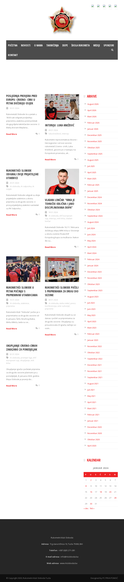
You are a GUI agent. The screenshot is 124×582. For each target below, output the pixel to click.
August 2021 (92, 383)
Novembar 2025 (94, 141)
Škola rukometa (80, 45)
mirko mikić (64, 303)
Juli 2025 (91, 166)
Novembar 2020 (94, 433)
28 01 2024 (53, 130)
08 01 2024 (53, 299)
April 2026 (91, 110)
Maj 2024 (91, 240)
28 (115, 497)
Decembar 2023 (94, 271)
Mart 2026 (91, 116)
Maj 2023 (91, 315)
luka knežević (55, 133)
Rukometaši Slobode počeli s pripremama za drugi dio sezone (62, 291)
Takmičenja (52, 45)
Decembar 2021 (94, 365)
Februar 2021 (93, 414)
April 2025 (91, 172)
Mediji (96, 45)
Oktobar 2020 (93, 439)
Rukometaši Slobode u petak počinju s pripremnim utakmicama (22, 291)
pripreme (49, 308)
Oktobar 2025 (93, 147)
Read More (11, 134)
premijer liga (26, 357)
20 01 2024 (14, 182)
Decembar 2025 (94, 135)
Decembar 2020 (94, 427)
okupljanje (25, 360)
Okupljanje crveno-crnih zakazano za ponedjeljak (21, 347)
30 (91, 503)
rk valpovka (26, 186)
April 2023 (91, 321)
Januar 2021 (92, 420)
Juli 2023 (91, 302)
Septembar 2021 (94, 377)
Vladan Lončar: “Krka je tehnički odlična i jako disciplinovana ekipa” (60, 203)
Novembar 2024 (94, 203)
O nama (38, 45)
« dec (86, 508)
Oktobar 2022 (93, 352)
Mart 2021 (91, 408)
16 (91, 492)
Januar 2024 (92, 265)
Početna (12, 45)
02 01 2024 (14, 354)
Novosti (26, 45)
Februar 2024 (93, 259)
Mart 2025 (91, 178)
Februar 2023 (93, 334)
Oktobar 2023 (93, 284)
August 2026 (92, 104)
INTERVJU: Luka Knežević (59, 125)
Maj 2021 (91, 396)
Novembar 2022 (94, 346)
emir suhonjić (63, 306)
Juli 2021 (91, 389)
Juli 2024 (91, 228)
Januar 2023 (92, 340)
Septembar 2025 (94, 153)
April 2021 (91, 402)
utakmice (25, 303)
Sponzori (109, 45)
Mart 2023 (91, 327)
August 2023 (92, 296)
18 (101, 492)
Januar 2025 (92, 191)
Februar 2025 (93, 184)
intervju (65, 133)
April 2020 (91, 445)
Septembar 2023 (94, 290)
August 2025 (92, 160)
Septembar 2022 (94, 358)
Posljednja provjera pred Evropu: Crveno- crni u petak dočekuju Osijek (21, 99)
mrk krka (61, 218)
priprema (10, 306)
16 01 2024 (14, 299)
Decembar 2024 (94, 197)
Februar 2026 (93, 122)
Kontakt (13, 55)
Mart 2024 (91, 253)
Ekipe (65, 45)
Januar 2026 (92, 129)
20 (110, 492)
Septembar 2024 (94, 216)
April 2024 (91, 247)
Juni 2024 (91, 234)
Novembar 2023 (94, 278)
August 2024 (92, 222)
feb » (92, 508)
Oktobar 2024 (93, 209)
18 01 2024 (53, 212)
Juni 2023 (91, 309)
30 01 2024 (14, 108)
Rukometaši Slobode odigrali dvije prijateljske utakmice (22, 174)
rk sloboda (15, 186)
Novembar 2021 (94, 371)
